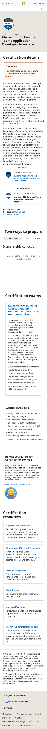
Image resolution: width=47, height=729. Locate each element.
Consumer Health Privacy (13, 721)
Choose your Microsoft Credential (23, 548)
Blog (37, 714)
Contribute (6, 718)
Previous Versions (24, 714)
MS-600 (22, 212)
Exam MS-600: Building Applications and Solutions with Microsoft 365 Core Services (23, 310)
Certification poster (16, 570)
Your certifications (15, 607)
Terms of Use (34, 721)
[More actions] (41, 9)
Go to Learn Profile (11, 214)
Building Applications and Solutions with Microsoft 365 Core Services (27, 178)
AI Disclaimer (8, 714)
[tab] (12, 238)
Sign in (42, 3)
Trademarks (7, 725)
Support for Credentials (18, 525)
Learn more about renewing (17, 484)
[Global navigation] (2, 3)
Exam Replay (12, 590)
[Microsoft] (23, 3)
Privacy (18, 718)
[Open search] (35, 3)
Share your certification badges (22, 626)
